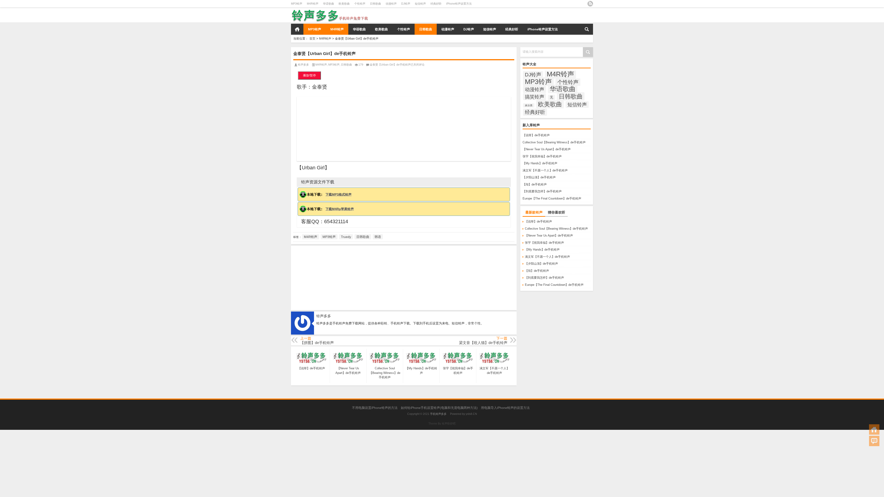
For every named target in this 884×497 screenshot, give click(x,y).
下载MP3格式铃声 (339, 194)
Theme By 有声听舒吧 (442, 423)
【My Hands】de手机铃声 (540, 163)
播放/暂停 (309, 75)
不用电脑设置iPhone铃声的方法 (375, 408)
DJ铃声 (405, 3)
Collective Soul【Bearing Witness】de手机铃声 (554, 142)
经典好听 (436, 3)
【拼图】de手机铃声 (317, 343)
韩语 (378, 237)
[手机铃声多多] (330, 10)
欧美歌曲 (344, 3)
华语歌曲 (328, 3)
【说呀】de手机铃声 (536, 135)
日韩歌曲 (375, 3)
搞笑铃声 (534, 96)
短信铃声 (420, 3)
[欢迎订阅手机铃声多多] (590, 3)
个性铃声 (359, 3)
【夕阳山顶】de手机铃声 (539, 177)
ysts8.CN (471, 414)
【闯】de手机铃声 (535, 184)
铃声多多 (303, 64)
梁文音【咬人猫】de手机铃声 (483, 343)
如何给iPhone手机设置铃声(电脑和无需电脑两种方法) (439, 408)
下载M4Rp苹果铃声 (340, 209)
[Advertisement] (404, 129)
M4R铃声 (312, 3)
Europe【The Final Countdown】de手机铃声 (552, 198)
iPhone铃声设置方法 (459, 3)
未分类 (528, 105)
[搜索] (587, 29)
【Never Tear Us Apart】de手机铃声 (547, 149)
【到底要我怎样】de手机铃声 (542, 191)
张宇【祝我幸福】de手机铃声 (542, 156)
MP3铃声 (296, 3)
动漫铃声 (391, 3)
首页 (297, 29)
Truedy (346, 237)
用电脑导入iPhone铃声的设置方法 (505, 408)
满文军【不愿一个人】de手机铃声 (545, 170)
